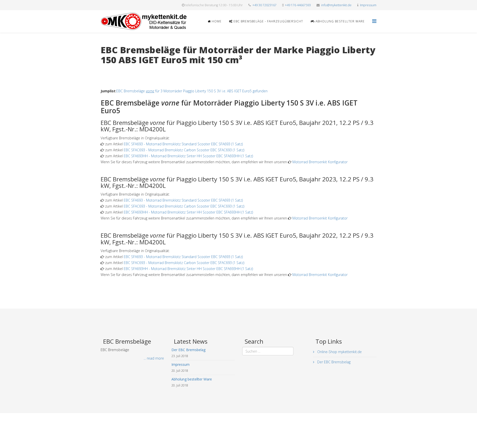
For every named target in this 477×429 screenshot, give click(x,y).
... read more (154, 358)
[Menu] (374, 21)
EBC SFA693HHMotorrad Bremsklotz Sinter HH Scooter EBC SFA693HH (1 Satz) (188, 156)
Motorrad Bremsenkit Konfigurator (320, 162)
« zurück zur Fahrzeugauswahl (124, 70)
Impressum (368, 5)
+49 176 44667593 (298, 5)
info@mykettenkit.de (336, 5)
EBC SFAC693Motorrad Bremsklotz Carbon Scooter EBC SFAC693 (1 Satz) (184, 150)
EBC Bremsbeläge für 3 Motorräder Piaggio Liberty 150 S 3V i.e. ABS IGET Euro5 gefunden (192, 91)
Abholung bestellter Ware (340, 21)
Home (216, 21)
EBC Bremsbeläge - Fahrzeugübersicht (268, 21)
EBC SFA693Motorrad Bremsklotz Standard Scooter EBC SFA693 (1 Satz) (183, 144)
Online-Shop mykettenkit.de (339, 351)
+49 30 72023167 (264, 5)
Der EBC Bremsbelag (333, 362)
